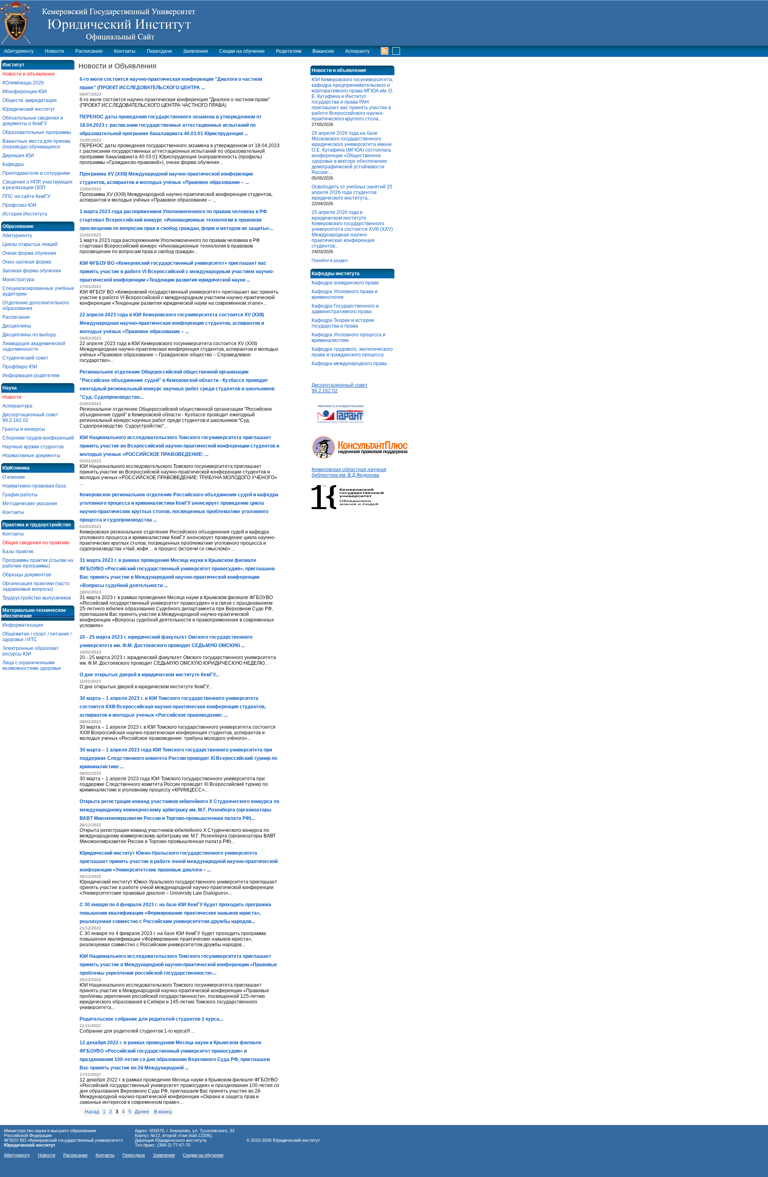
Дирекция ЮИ (18, 155)
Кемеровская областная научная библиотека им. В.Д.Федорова (349, 472)
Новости (54, 51)
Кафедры (13, 164)
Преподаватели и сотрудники (36, 173)
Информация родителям (30, 375)
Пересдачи (159, 51)
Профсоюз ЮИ (19, 205)
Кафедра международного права (349, 363)
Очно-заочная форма (26, 262)
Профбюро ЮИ (19, 367)
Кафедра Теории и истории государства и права (343, 323)
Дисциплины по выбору (29, 335)
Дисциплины (16, 326)
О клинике (13, 477)
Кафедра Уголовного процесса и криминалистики (349, 337)
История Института (24, 214)
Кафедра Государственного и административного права (345, 308)
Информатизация (22, 625)
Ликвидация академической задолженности (33, 346)
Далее (142, 1112)
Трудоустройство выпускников (36, 598)
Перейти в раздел (330, 260)
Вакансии (323, 51)
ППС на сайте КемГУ (26, 196)
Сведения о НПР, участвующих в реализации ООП (37, 184)
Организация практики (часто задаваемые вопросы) (36, 586)
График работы (20, 495)
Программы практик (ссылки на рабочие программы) (37, 563)
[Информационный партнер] (341, 427)
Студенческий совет (25, 358)
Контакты (125, 51)
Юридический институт (28, 109)
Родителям (288, 51)
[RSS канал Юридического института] (384, 50)
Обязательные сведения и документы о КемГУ (32, 120)
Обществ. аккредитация (29, 100)
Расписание (89, 51)
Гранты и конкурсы (23, 429)
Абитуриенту (19, 51)
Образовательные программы (36, 132)
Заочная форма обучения (31, 271)
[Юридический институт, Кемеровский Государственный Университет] (102, 22)
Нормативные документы (31, 455)
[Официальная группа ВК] (394, 50)
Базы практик (17, 551)
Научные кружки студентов (33, 447)
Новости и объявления (28, 74)
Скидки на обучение (242, 51)
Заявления (195, 51)
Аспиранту (357, 51)
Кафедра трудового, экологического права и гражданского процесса (352, 352)
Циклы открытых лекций (30, 244)
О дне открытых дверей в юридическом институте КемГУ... (149, 674)
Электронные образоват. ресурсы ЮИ (31, 651)
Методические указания (29, 503)
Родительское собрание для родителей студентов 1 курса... (151, 1019)
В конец (163, 1112)
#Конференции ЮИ (24, 91)
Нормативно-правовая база (34, 486)
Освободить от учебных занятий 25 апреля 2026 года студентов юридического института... (352, 192)
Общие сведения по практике (36, 543)
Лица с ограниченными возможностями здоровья (31, 665)
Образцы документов (26, 575)
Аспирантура (17, 406)
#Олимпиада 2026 (23, 83)
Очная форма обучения (29, 253)
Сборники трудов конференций (38, 438)
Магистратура (18, 279)
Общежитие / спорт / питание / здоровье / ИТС (37, 636)
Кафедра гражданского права (345, 283)
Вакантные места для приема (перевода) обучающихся (36, 144)
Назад (92, 1112)
